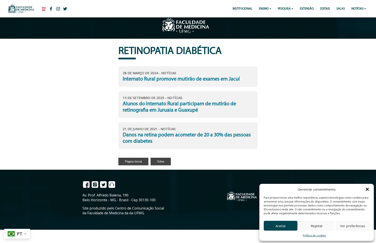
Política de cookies (314, 235)
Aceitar (280, 226)
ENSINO (264, 8)
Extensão (307, 8)
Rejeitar (317, 226)
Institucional (242, 8)
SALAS (340, 8)
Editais (325, 8)
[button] (367, 189)
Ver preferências (352, 226)
